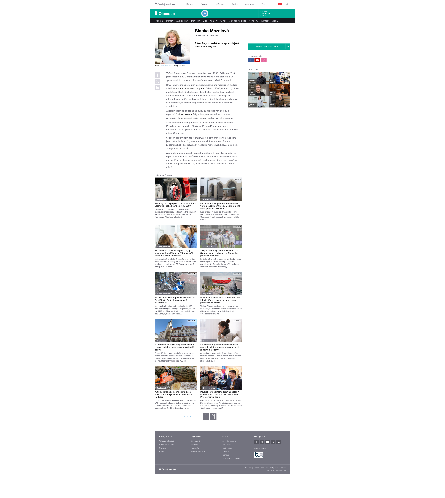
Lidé (205, 20)
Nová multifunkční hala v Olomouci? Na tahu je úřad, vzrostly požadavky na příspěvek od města (220, 300)
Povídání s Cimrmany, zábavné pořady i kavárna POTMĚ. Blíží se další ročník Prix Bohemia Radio (219, 394)
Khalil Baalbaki (166, 66)
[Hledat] (287, 4)
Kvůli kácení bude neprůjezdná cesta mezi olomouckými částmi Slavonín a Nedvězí (173, 394)
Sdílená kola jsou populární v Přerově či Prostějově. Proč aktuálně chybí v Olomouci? (174, 300)
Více (275, 20)
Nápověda (226, 444)
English (283, 468)
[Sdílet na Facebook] (157, 75)
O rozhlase (249, 4)
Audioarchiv (265, 13)
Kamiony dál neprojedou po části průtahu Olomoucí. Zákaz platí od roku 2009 (175, 204)
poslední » (213, 416)
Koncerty (253, 20)
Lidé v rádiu (227, 448)
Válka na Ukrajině (166, 441)
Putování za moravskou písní (188, 88)
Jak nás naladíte (237, 20)
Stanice (235, 4)
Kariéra (225, 451)
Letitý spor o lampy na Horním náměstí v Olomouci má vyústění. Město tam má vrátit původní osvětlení (220, 206)
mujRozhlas (219, 4)
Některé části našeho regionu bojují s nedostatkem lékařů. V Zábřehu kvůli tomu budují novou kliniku (174, 253)
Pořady (169, 20)
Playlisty (195, 20)
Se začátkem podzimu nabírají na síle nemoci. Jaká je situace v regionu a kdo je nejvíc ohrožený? (220, 347)
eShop (162, 451)
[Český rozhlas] (165, 4)
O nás (223, 20)
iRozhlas (189, 4)
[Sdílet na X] (157, 81)
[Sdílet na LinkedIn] (157, 87)
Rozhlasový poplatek (231, 458)
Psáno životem (184, 114)
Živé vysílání (196, 441)
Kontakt (265, 20)
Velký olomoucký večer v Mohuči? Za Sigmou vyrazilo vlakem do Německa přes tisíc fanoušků (219, 253)
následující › (206, 416)
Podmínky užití (272, 468)
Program (204, 4)
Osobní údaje (259, 468)
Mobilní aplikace (198, 451)
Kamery (264, 16)
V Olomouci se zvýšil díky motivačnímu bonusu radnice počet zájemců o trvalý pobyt (174, 347)
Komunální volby (166, 444)
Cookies (248, 468)
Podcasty (195, 448)
